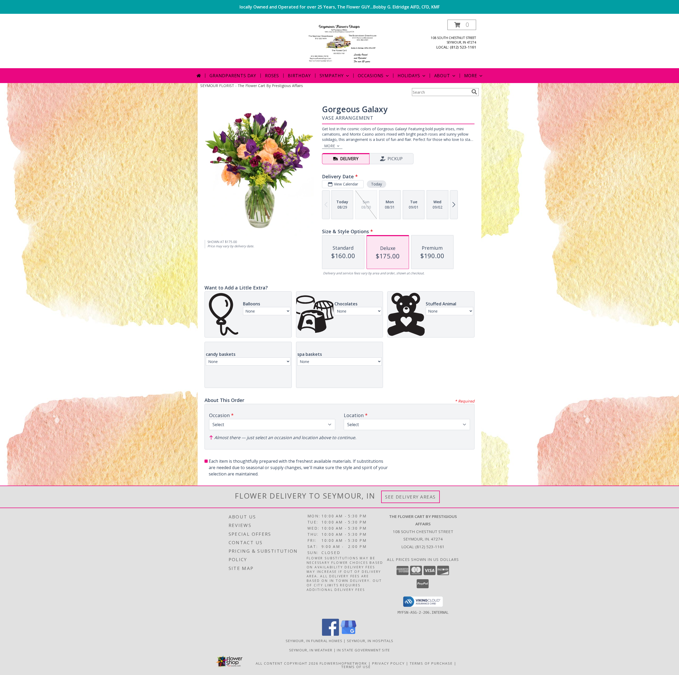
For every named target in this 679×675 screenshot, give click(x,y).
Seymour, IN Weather (311, 650)
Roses (272, 76)
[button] (461, 25)
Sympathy (332, 76)
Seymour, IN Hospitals (370, 640)
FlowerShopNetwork (343, 663)
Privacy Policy (388, 663)
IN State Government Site (363, 650)
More (470, 76)
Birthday (299, 76)
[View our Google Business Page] (348, 634)
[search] (474, 92)
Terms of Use (356, 666)
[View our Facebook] (330, 634)
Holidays (409, 76)
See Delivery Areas (410, 497)
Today (376, 184)
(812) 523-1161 (463, 47)
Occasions (371, 76)
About (442, 76)
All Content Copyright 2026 (287, 663)
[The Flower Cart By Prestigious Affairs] (339, 43)
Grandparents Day (233, 76)
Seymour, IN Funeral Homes (314, 640)
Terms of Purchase (431, 663)
